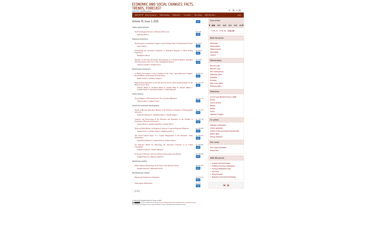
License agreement (216, 128)
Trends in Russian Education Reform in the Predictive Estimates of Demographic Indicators (164, 111)
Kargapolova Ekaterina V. (145, 140)
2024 (224, 25)
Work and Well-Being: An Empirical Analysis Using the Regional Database (162, 128)
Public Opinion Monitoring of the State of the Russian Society (157, 165)
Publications (177, 15)
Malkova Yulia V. (155, 101)
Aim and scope (215, 66)
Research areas (215, 69)
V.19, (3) (231, 30)
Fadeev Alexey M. (170, 89)
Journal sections (215, 103)
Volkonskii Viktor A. (143, 35)
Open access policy (216, 83)
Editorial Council (215, 49)
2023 (230, 25)
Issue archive (215, 20)
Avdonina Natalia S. (143, 88)
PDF (198, 21)
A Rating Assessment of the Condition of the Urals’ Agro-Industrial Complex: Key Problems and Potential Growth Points (164, 74)
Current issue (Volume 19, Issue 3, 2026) (223, 97)
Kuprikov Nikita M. (172, 88)
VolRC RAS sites (210, 15)
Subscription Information (143, 183)
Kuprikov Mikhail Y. (186, 88)
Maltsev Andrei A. (142, 78)
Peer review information (218, 148)
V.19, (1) (214, 30)
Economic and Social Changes (221, 163)
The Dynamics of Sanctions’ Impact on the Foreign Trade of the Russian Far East (164, 43)
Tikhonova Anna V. (143, 101)
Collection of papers (216, 114)
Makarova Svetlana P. (157, 157)
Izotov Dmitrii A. (142, 46)
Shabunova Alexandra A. (144, 115)
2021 (240, 25)
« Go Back (136, 191)
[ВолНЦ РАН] (224, 185)
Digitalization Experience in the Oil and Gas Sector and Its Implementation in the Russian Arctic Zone (164, 83)
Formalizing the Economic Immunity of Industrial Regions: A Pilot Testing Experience (164, 51)
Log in (239, 15)
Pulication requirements (218, 125)
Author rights (214, 134)
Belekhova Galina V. (168, 131)
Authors (212, 106)
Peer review (198, 15)
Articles (212, 108)
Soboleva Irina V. (142, 131)
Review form (214, 150)
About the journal (151, 15)
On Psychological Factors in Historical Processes (152, 31)
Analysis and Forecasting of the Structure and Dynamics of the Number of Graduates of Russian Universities (164, 120)
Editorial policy (165, 15)
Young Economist (217, 174)
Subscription (214, 52)
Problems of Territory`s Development (223, 166)
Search (212, 111)
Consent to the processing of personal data (224, 131)
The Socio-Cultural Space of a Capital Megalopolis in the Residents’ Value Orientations (164, 136)
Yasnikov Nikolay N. (157, 150)
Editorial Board (215, 46)
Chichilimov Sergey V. (155, 78)
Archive (212, 100)
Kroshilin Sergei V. (172, 115)
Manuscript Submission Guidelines (147, 177)
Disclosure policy (215, 86)
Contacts (213, 55)
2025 (219, 25)
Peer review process (217, 72)
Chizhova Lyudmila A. (143, 65)
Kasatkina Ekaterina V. (156, 124)
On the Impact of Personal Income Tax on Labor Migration (156, 98)
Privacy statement (216, 137)
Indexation (213, 77)
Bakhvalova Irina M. (156, 168)
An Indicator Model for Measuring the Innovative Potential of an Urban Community (164, 145)
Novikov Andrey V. (170, 140)
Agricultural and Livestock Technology (224, 177)
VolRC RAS (135, 11)
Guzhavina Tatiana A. (143, 150)
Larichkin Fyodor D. (143, 89)
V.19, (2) (223, 30)
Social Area (215, 171)
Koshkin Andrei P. (159, 140)
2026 (213, 25)
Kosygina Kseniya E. (143, 157)
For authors (187, 15)
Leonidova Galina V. (154, 131)
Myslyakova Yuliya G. (143, 55)
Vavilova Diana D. (142, 124)
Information (214, 43)
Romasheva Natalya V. (157, 89)
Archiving (213, 80)
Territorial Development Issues (221, 169)
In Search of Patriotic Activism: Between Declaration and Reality (158, 154)
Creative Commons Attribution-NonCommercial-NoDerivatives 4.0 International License (175, 202)
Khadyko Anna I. (156, 65)
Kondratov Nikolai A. (158, 88)
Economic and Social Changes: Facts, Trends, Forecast (163, 6)
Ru (237, 10)
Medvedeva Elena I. (159, 115)
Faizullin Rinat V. (168, 124)
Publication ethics (216, 75)
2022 (235, 25)
